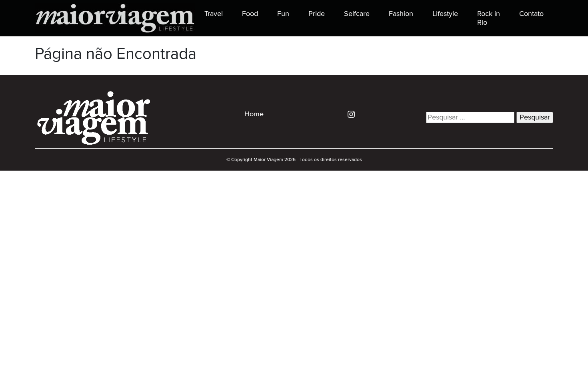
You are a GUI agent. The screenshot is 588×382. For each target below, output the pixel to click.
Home (254, 114)
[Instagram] (348, 113)
